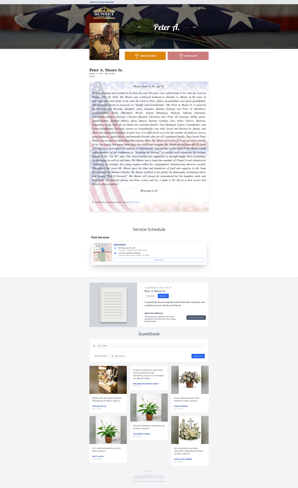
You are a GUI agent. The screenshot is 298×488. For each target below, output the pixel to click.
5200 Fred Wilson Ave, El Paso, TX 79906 (133, 255)
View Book (150, 296)
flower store (134, 202)
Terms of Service (155, 478)
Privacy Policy (142, 478)
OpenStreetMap (151, 481)
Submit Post (198, 356)
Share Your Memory (196, 317)
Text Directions (159, 260)
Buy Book (163, 296)
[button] (102, 250)
